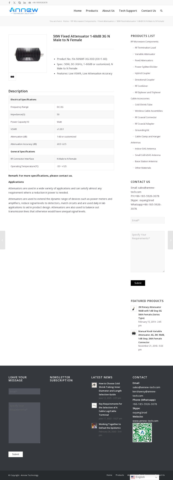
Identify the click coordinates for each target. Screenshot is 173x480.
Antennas (136, 142)
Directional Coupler (145, 79)
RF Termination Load (145, 47)
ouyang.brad (147, 200)
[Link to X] (14, 2)
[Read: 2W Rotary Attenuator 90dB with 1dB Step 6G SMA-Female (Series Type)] (134, 309)
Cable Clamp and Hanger (147, 136)
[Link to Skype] (19, 2)
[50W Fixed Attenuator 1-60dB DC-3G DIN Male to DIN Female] (2, 240)
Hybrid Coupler (142, 73)
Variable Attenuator (145, 54)
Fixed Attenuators (144, 60)
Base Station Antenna (146, 161)
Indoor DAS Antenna (145, 148)
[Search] (161, 10)
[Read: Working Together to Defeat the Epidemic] (94, 426)
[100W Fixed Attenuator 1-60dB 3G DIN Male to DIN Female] (170, 240)
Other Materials (143, 167)
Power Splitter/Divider (146, 66)
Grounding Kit (142, 130)
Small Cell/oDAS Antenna (147, 155)
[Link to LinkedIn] (24, 2)
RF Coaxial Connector (146, 117)
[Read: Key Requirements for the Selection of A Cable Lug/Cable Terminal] (94, 405)
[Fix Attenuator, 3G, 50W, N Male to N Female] (27, 53)
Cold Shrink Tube (143, 104)
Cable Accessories (140, 98)
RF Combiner (141, 85)
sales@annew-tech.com (146, 387)
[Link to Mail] (29, 2)
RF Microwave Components (144, 41)
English (140, 477)
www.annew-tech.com (145, 420)
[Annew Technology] (24, 10)
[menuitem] (78, 10)
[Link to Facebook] (9, 2)
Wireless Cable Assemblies (149, 110)
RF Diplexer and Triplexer (148, 92)
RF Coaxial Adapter (144, 123)
